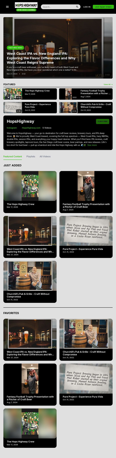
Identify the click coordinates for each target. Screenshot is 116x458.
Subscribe (103, 121)
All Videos (45, 156)
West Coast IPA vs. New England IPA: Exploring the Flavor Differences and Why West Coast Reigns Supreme (30, 252)
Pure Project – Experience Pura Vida (83, 249)
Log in (87, 7)
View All (108, 84)
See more (92, 145)
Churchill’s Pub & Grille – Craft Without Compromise (28, 295)
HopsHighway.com (29, 127)
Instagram (12, 128)
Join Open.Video (103, 7)
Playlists (30, 156)
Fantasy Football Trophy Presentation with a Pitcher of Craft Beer (86, 205)
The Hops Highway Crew (20, 204)
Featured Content (12, 156)
